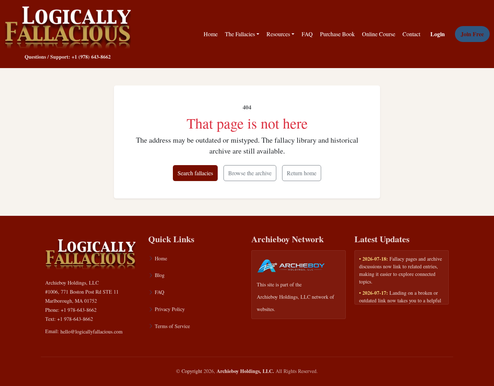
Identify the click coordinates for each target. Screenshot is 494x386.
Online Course (378, 34)
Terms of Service (172, 326)
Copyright (192, 371)
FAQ (307, 34)
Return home (301, 173)
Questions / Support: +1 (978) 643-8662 (68, 56)
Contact (411, 34)
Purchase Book (337, 34)
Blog (160, 275)
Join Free (472, 34)
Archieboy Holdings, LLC (283, 296)
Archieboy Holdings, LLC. (245, 371)
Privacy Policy (170, 309)
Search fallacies (195, 173)
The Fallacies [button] (240, 34)
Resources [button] (278, 34)
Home (211, 34)
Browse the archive (250, 173)
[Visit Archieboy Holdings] (291, 268)
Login (437, 34)
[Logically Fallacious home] (67, 26)
